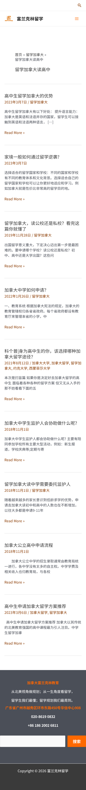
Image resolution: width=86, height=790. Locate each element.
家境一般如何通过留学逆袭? (31, 157)
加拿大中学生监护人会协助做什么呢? (40, 423)
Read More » (14, 132)
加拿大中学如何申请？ (26, 290)
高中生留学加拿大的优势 (28, 95)
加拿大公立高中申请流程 (28, 545)
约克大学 (20, 368)
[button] (80, 5)
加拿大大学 (41, 362)
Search (43, 732)
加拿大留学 (60, 362)
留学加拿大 (39, 102)
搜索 (77, 741)
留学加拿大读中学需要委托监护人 (37, 484)
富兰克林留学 (30, 18)
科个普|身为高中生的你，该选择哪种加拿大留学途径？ (42, 354)
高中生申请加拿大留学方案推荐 (35, 606)
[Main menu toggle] (77, 19)
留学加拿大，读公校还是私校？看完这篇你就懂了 (41, 226)
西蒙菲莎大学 (39, 368)
